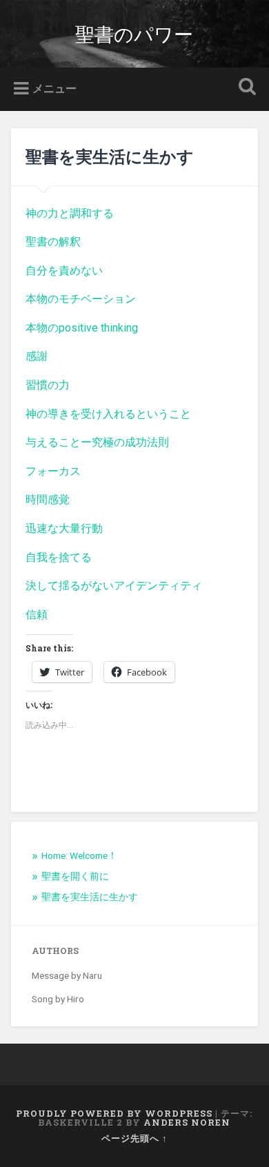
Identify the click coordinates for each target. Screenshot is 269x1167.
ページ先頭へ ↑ (134, 1138)
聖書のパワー (134, 33)
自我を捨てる (59, 557)
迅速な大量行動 (64, 528)
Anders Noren (186, 1122)
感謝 (37, 356)
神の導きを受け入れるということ (108, 413)
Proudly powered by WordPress (114, 1113)
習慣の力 (48, 385)
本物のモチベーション (81, 298)
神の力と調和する (70, 213)
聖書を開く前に (75, 876)
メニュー (54, 88)
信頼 (37, 614)
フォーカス (53, 471)
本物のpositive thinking (82, 327)
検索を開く (245, 88)
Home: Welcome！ (79, 855)
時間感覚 (48, 499)
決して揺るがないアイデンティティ (114, 585)
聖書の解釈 (53, 241)
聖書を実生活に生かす (89, 896)
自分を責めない (64, 270)
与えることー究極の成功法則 (97, 442)
